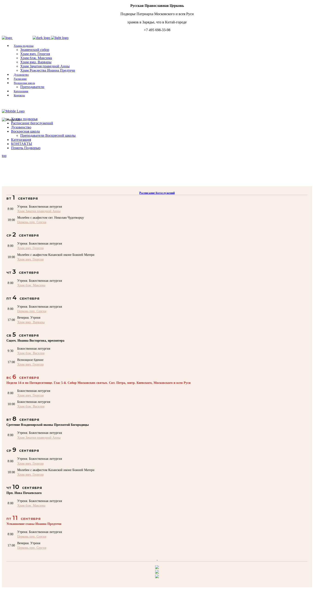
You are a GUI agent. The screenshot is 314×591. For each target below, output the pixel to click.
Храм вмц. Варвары (31, 322)
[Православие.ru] (157, 572)
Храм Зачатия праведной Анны (38, 211)
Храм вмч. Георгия (30, 248)
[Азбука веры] (157, 577)
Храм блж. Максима (31, 285)
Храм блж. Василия (30, 353)
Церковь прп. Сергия (31, 222)
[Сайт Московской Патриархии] (157, 568)
